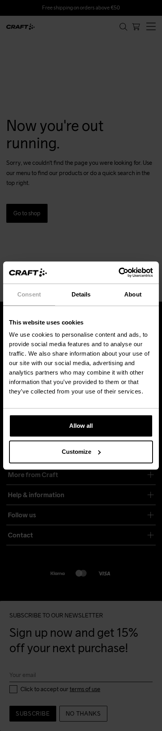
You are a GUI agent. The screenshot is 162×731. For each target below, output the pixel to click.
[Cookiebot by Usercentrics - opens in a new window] (118, 272)
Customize (76, 451)
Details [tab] (81, 294)
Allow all (81, 425)
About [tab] (133, 294)
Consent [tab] (29, 294)
